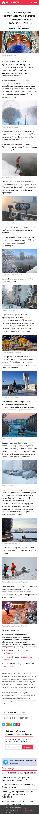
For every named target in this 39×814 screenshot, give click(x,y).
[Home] (3, 2)
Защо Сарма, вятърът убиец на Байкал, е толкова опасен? (16, 778)
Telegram (14, 763)
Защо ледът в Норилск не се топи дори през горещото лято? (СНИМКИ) (17, 794)
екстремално (9, 718)
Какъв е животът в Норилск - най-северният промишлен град (18, 803)
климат (23, 712)
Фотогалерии (24, 718)
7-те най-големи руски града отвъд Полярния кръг (18, 786)
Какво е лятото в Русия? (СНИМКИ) (19, 773)
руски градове (10, 712)
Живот (19, 26)
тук (7, 810)
